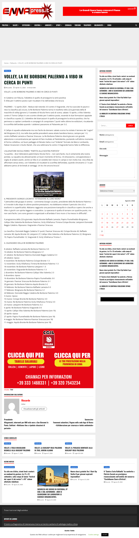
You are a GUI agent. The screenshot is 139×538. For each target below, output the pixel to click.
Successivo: (73, 422)
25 (107, 227)
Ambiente (48, 25)
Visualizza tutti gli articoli (34, 409)
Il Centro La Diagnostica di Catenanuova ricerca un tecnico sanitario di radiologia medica (41, 524)
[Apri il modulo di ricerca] (136, 25)
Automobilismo (9, 467)
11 (107, 218)
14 (122, 218)
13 (117, 218)
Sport (58, 25)
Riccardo (9, 88)
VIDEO (109, 25)
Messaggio (104, 155)
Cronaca (68, 25)
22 (127, 223)
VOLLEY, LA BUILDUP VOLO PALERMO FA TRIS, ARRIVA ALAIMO (48, 449)
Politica (5, 25)
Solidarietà (98, 25)
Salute (15, 25)
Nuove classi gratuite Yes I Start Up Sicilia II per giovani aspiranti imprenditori (115, 98)
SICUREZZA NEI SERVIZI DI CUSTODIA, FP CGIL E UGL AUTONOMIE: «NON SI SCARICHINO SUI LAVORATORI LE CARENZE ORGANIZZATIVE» (117, 91)
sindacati (42, 484)
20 (117, 223)
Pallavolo (7, 71)
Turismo (78, 25)
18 (107, 223)
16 (132, 218)
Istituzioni (26, 25)
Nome (107, 135)
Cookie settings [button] (93, 535)
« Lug (101, 235)
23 (132, 223)
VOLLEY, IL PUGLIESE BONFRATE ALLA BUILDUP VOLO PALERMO (78, 449)
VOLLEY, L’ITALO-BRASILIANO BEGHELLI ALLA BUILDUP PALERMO (17, 449)
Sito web (103, 149)
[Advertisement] (69, 43)
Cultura (37, 25)
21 (122, 223)
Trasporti (87, 25)
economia (74, 467)
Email (106, 142)
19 (112, 223)
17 (102, 223)
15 (127, 218)
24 (102, 227)
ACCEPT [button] (105, 535)
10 (102, 218)
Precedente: (26, 424)
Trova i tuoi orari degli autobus (16, 510)
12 (112, 218)
